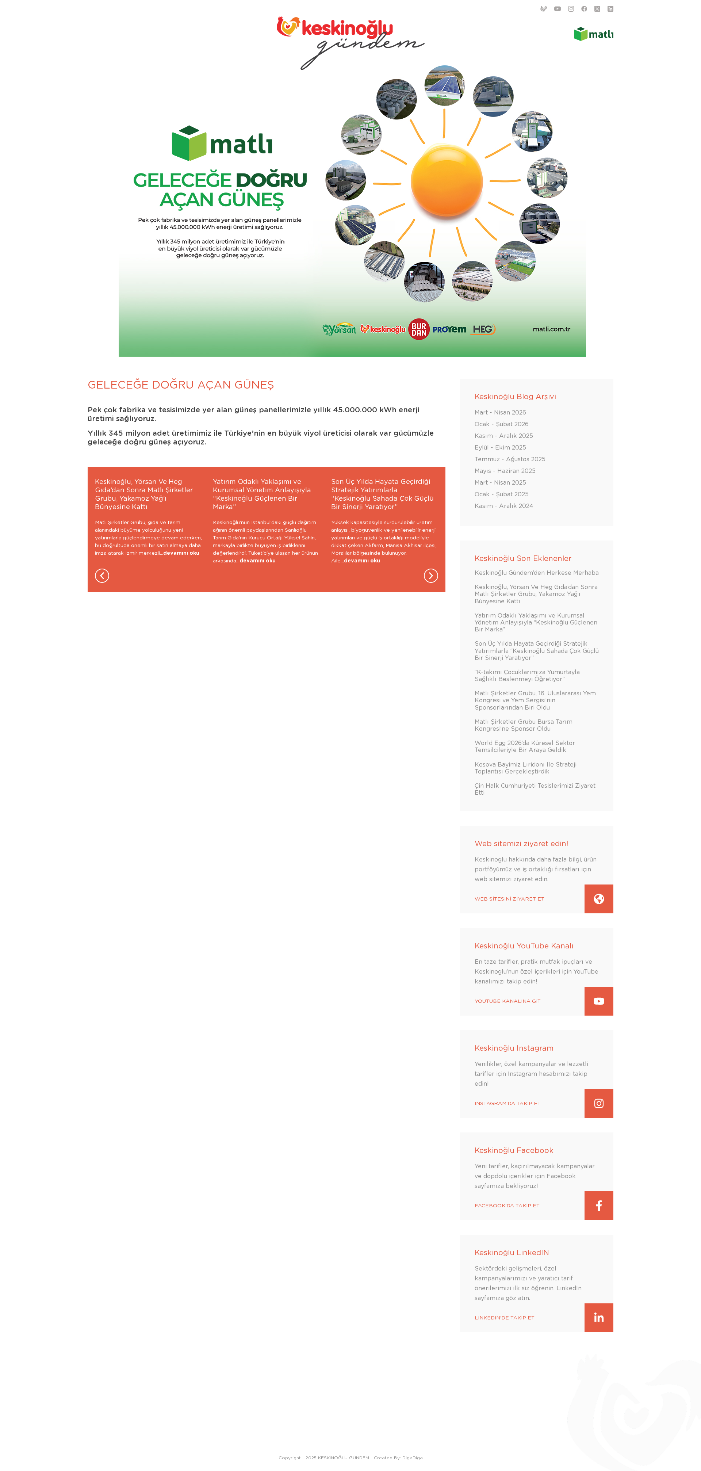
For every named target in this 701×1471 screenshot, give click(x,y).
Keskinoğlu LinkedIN (512, 1253)
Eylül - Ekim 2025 (500, 448)
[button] (102, 576)
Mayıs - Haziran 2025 (505, 471)
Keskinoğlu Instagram (514, 1048)
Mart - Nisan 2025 (500, 483)
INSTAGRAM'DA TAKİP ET (508, 1103)
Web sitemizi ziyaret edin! (521, 844)
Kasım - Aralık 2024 (504, 506)
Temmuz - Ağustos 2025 (510, 459)
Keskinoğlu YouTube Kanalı (524, 946)
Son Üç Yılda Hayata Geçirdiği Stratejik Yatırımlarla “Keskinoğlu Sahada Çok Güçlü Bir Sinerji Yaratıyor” (537, 651)
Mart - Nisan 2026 (500, 413)
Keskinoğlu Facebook (514, 1150)
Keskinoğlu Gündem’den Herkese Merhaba (537, 573)
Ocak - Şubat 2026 (502, 424)
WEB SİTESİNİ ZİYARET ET (509, 899)
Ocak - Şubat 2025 (502, 494)
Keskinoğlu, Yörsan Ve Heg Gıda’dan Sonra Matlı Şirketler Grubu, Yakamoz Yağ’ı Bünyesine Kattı (536, 594)
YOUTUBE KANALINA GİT (508, 1001)
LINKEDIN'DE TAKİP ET (505, 1318)
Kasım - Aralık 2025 (504, 436)
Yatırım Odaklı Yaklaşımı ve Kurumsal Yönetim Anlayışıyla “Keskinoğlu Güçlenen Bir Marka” (536, 623)
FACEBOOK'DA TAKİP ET (507, 1205)
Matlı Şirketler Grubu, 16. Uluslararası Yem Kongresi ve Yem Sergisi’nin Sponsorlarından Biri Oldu (535, 700)
